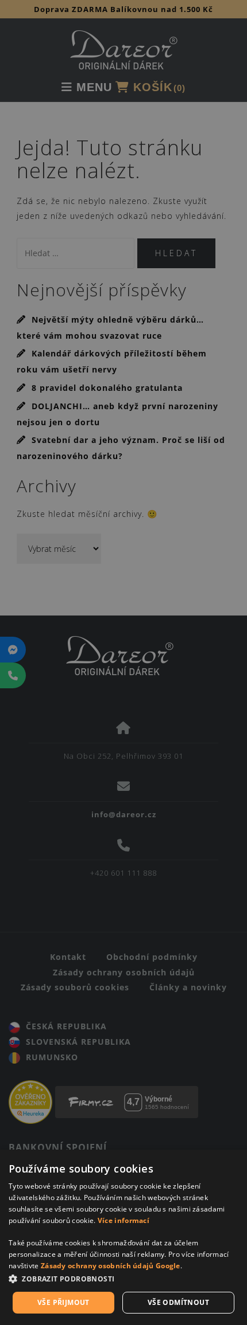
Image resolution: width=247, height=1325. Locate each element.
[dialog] (123, 1237)
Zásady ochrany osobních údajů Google (110, 1266)
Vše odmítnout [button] (178, 1302)
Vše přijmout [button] (63, 1302)
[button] (123, 1279)
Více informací (123, 1220)
